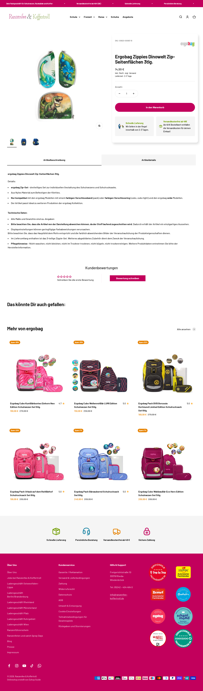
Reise (101, 17)
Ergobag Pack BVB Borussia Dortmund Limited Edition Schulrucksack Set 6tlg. (160, 407)
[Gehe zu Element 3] (35, 142)
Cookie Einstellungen (70, 611)
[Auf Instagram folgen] (17, 666)
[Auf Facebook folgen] (9, 666)
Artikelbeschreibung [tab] (54, 159)
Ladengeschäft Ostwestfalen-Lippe (22, 585)
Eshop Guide (35, 679)
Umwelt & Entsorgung (70, 605)
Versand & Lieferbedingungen (74, 577)
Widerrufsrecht (67, 589)
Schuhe (115, 17)
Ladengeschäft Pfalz (18, 613)
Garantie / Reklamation (70, 572)
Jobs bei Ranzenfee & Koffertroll (24, 577)
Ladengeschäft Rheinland (20, 602)
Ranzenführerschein (18, 630)
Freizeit (88, 17)
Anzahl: (119, 86)
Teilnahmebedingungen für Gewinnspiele (73, 618)
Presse (10, 646)
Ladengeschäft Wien (18, 624)
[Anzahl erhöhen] (133, 93)
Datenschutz (65, 594)
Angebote (128, 17)
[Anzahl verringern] (119, 93)
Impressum (13, 652)
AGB (61, 600)
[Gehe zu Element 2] (24, 142)
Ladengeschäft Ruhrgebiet (21, 618)
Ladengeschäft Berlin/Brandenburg (17, 594)
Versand (132, 73)
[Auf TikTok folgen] (32, 666)
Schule (73, 17)
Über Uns (12, 572)
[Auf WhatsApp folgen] (39, 666)
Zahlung (63, 583)
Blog (9, 641)
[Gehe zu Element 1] (12, 142)
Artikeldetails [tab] (149, 159)
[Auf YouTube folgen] (24, 666)
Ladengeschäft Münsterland (22, 607)
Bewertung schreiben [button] (127, 278)
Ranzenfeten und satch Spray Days (25, 635)
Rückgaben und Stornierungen (75, 626)
